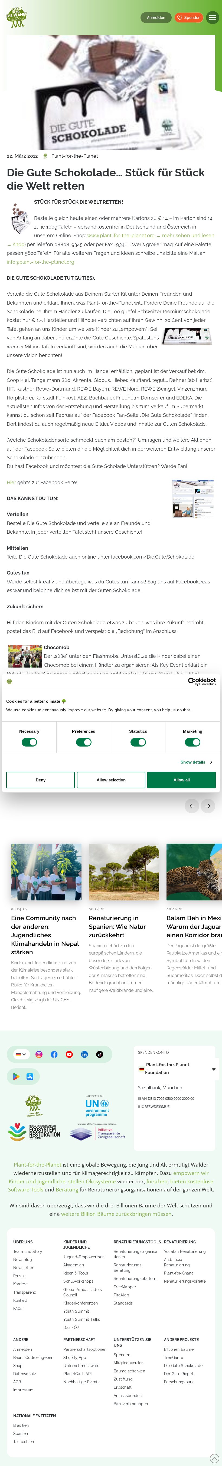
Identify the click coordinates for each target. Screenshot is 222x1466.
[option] (175, 1069)
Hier (11, 482)
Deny (40, 780)
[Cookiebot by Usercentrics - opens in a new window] (192, 682)
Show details (193, 762)
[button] (212, 17)
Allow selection (111, 780)
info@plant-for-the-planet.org (40, 262)
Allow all (182, 780)
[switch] (84, 742)
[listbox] (178, 1069)
